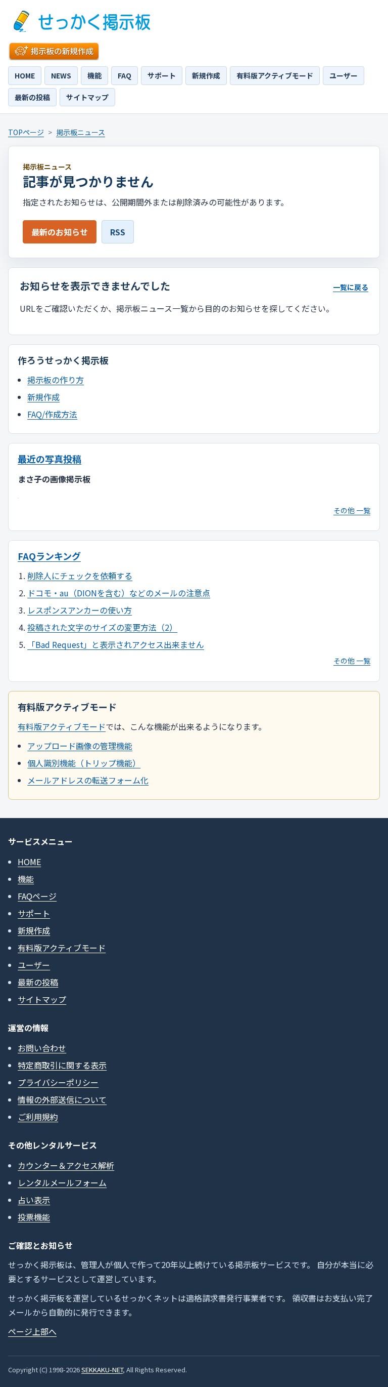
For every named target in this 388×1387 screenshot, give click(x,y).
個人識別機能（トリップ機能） (83, 763)
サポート (162, 75)
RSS (117, 232)
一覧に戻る (350, 287)
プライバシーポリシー (58, 1082)
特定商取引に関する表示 (62, 1065)
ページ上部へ (32, 1331)
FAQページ (37, 896)
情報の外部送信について (62, 1099)
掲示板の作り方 (55, 380)
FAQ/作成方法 (52, 414)
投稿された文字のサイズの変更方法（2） (102, 627)
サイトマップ (87, 97)
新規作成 (206, 75)
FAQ (124, 75)
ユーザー (343, 75)
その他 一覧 (351, 510)
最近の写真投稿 (49, 458)
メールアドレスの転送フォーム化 (88, 780)
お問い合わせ (42, 1048)
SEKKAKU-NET (102, 1369)
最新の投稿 (32, 97)
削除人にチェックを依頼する (79, 575)
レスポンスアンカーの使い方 (79, 610)
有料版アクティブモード (274, 75)
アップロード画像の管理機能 (79, 746)
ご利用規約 (38, 1117)
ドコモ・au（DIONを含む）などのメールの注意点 (118, 593)
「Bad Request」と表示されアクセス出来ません (115, 644)
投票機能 (34, 1217)
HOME (25, 75)
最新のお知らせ (59, 232)
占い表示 (34, 1200)
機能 (94, 75)
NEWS (61, 75)
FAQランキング (49, 555)
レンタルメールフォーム (62, 1182)
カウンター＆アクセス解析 (66, 1165)
